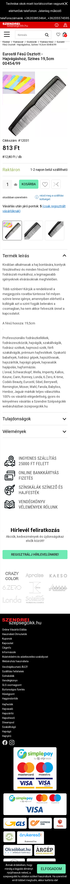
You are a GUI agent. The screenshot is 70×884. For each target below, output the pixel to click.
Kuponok (7, 638)
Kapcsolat (7, 643)
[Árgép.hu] (44, 850)
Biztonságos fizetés (13, 689)
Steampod (8, 722)
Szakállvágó (9, 727)
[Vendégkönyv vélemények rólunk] (35, 504)
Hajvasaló (7, 708)
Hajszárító (8, 713)
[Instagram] (12, 742)
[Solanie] (35, 599)
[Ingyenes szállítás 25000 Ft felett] (35, 461)
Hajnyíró (6, 736)
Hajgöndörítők (10, 698)
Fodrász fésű (46, 42)
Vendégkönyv (10, 680)
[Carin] (58, 587)
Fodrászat (18, 42)
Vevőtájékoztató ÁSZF (15, 666)
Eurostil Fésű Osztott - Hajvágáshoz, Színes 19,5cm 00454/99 (33, 43)
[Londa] (12, 599)
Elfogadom (51, 869)
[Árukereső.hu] (30, 836)
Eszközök (32, 42)
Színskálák (8, 675)
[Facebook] (5, 742)
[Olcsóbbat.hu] (17, 850)
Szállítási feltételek (13, 671)
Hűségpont (8, 694)
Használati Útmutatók (14, 634)
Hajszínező (8, 717)
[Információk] (56, 24)
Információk (9, 652)
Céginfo (6, 647)
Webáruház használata (15, 661)
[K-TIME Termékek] (35, 587)
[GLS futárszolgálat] (15, 823)
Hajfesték (7, 704)
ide (55, 880)
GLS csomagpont (12, 685)
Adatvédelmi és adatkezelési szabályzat (25, 656)
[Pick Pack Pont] (60, 823)
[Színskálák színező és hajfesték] (35, 490)
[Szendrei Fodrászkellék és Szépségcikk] (15, 26)
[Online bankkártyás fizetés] (35, 475)
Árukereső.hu (30, 841)
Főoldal (6, 42)
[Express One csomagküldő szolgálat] (40, 823)
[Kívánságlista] (58, 35)
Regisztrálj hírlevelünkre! (35, 554)
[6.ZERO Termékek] (12, 587)
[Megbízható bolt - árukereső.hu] (9, 836)
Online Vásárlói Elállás (14, 629)
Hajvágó (6, 731)
